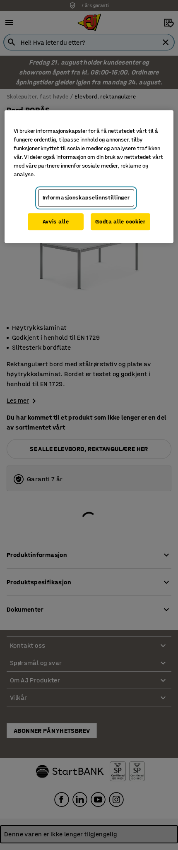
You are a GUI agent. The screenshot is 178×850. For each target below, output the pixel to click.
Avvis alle (56, 221)
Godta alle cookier (120, 221)
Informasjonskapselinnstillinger (86, 197)
